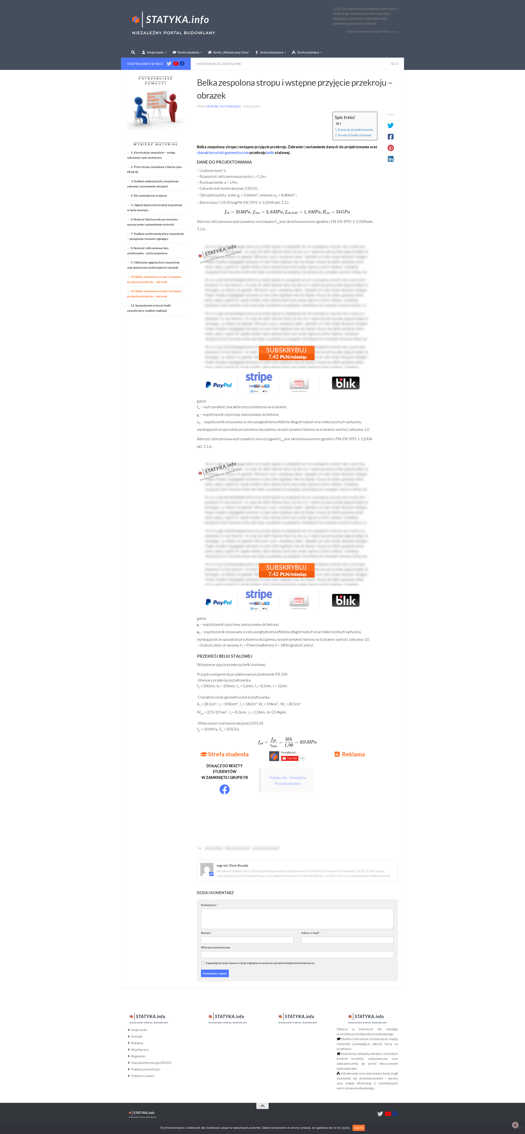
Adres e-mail (310, 933)
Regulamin (137, 1056)
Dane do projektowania (355, 129)
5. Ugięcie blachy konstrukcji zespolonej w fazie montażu (154, 207)
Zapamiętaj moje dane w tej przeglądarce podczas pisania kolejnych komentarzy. (260, 963)
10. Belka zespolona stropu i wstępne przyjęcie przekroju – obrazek (154, 279)
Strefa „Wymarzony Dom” (230, 52)
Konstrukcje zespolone (219, 64)
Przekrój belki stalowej (354, 135)
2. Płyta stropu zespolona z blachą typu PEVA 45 (154, 169)
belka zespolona (214, 848)
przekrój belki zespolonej (265, 848)
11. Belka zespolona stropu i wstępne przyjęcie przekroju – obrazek (154, 293)
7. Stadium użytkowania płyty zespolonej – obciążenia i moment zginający (155, 236)
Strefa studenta (187, 52)
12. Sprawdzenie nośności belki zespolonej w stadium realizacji (149, 308)
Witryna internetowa (215, 947)
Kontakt (136, 1036)
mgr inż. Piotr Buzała (224, 106)
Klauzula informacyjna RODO (151, 1062)
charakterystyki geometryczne (223, 152)
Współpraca (139, 1049)
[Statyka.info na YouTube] (175, 63)
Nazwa (206, 933)
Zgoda (359, 1127)
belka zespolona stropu (237, 848)
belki (270, 152)
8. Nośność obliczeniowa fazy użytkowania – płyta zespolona (148, 250)
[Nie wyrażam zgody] (520, 1128)
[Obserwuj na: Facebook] (182, 63)
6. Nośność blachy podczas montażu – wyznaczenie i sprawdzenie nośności (153, 222)
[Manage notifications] (515, 1125)
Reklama (136, 1043)
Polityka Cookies (142, 1076)
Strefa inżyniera (307, 52)
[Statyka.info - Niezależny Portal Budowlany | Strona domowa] (173, 23)
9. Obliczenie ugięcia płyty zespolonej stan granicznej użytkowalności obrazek (153, 265)
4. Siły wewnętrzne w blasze (149, 195)
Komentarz (209, 905)
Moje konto (138, 1030)
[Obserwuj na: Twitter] (169, 63)
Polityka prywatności (145, 1069)
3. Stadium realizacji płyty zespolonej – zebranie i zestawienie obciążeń (153, 183)
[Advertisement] (353, 798)
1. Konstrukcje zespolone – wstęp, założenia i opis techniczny (151, 155)
